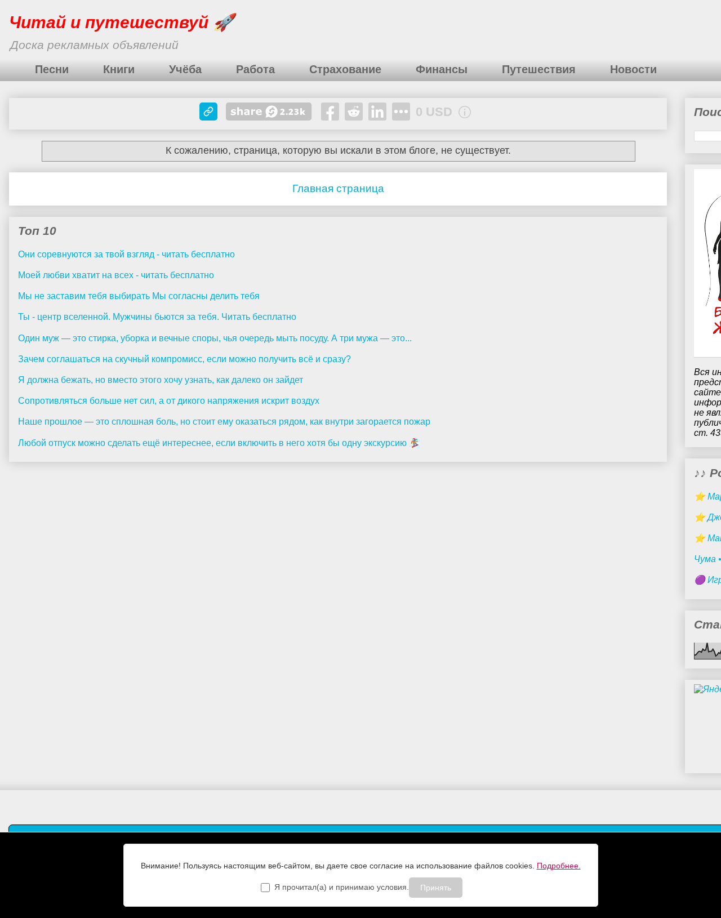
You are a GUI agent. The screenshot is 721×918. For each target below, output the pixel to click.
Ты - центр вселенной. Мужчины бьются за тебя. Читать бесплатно (157, 317)
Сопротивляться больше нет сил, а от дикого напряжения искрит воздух (168, 400)
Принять (435, 887)
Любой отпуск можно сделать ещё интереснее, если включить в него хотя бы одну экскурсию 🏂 (219, 443)
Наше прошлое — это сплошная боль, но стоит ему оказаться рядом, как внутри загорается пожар (224, 421)
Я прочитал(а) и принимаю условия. (341, 887)
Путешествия (539, 69)
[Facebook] (330, 112)
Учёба (185, 69)
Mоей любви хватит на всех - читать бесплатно (116, 275)
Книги (119, 69)
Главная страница (338, 188)
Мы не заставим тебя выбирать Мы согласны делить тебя (139, 296)
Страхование (345, 69)
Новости (633, 69)
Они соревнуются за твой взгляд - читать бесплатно (126, 254)
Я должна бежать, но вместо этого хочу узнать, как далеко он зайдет (160, 380)
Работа (255, 69)
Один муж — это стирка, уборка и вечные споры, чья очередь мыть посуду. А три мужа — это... (215, 338)
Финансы (442, 69)
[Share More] (401, 112)
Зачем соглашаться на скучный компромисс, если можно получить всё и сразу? (184, 359)
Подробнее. (559, 865)
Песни (52, 69)
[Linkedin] (377, 112)
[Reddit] (354, 112)
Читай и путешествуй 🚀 (121, 22)
